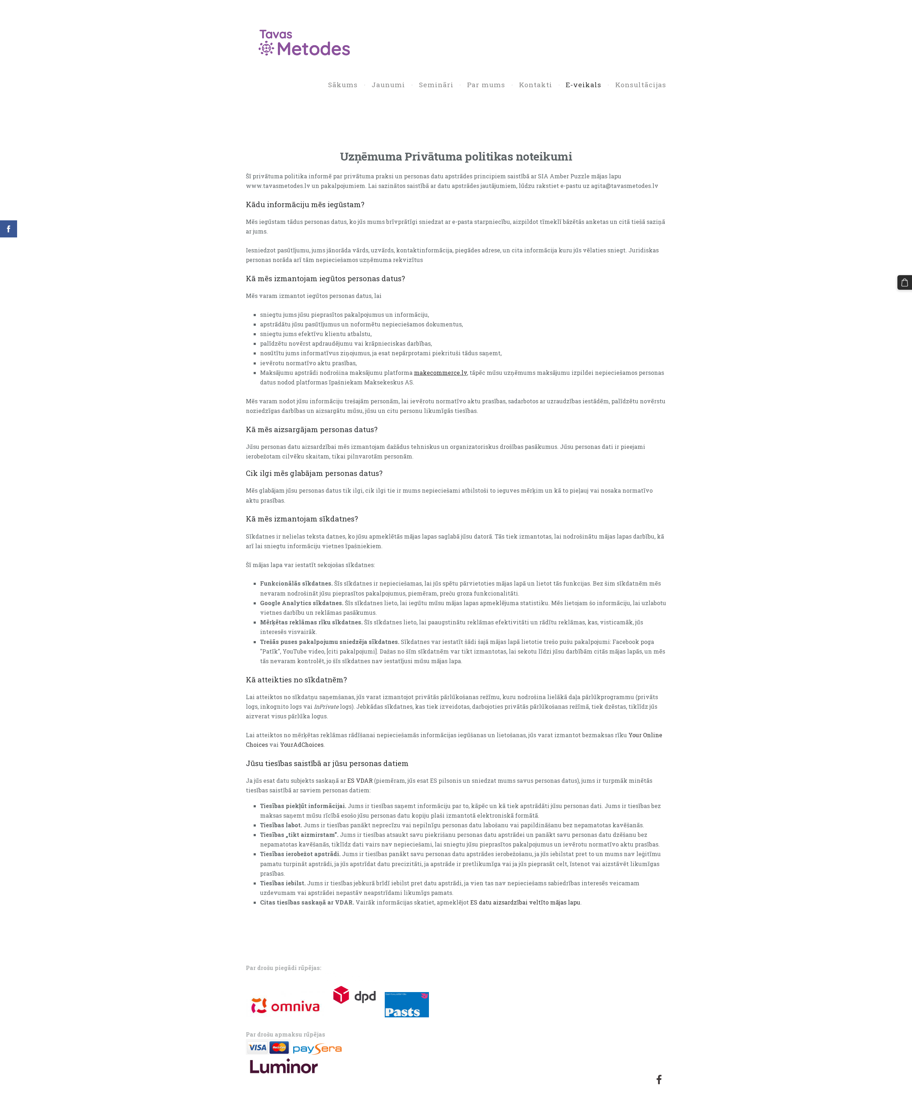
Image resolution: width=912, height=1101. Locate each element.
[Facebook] (659, 1079)
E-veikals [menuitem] (583, 84)
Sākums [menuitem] (343, 84)
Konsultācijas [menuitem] (640, 84)
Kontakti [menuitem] (535, 84)
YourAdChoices (301, 744)
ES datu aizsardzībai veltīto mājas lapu (525, 902)
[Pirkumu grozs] (904, 282)
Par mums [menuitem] (486, 84)
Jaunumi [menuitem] (388, 84)
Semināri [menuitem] (436, 84)
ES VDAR (360, 780)
